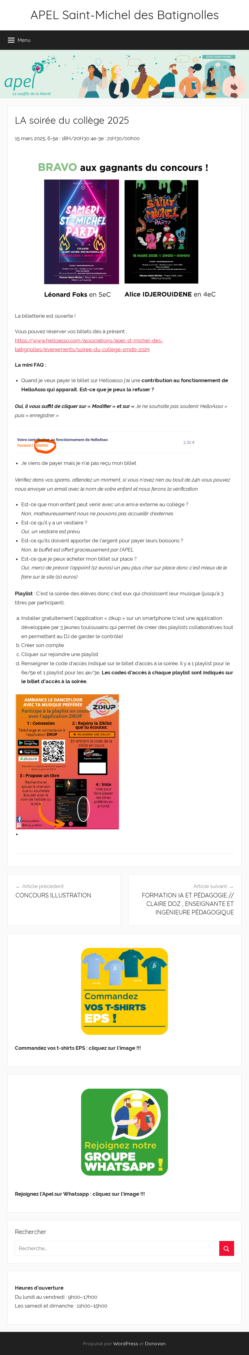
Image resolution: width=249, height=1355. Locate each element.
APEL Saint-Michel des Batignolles (124, 14)
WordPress (125, 1343)
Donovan (155, 1343)
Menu (24, 40)
